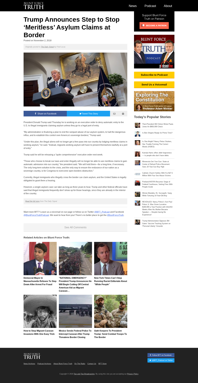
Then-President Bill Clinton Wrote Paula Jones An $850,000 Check (157, 125)
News (133, 6)
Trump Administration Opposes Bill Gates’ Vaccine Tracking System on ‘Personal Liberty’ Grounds (156, 223)
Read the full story (32, 201)
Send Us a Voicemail (154, 84)
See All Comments (75, 227)
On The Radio (79, 364)
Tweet (90, 114)
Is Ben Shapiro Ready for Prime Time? (157, 133)
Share (46, 114)
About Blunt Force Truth (62, 364)
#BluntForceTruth (115, 215)
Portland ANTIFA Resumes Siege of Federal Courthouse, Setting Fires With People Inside (157, 184)
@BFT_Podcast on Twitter (162, 360)
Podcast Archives (44, 364)
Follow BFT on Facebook (162, 355)
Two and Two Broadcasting (84, 374)
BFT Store (102, 364)
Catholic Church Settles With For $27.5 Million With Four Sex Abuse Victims (157, 174)
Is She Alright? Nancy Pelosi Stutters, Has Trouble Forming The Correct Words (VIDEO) (157, 144)
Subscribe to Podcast (154, 74)
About (168, 6)
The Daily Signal (47, 47)
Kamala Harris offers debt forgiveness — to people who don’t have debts (157, 154)
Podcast (150, 6)
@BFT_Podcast (102, 212)
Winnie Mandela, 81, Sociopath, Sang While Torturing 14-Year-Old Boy (157, 194)
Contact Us (91, 364)
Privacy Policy (132, 374)
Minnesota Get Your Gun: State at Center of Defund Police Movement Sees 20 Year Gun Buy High (156, 164)
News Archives (29, 364)
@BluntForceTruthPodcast (36, 215)
